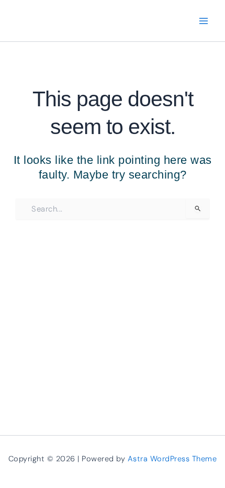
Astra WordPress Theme (172, 459)
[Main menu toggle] (204, 20)
